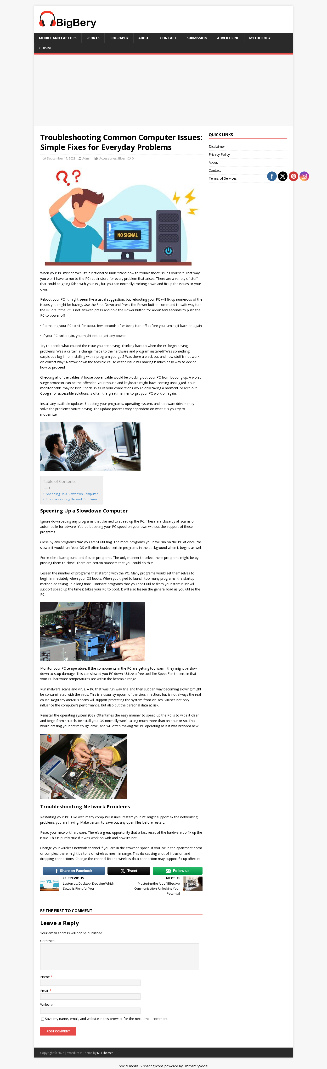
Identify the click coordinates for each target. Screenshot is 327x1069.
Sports (93, 38)
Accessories (108, 158)
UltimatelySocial (196, 1066)
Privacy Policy (219, 154)
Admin (86, 158)
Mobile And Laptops (58, 38)
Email (45, 990)
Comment (48, 940)
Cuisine (45, 48)
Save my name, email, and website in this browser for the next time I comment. (106, 1018)
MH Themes (105, 1053)
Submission (197, 38)
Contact (168, 38)
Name (45, 977)
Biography (119, 38)
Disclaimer (217, 146)
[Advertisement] (163, 90)
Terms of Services (223, 178)
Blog (121, 158)
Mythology (260, 38)
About (144, 38)
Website (46, 1004)
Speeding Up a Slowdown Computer (72, 494)
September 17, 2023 (61, 158)
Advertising (228, 38)
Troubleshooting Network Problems (71, 499)
